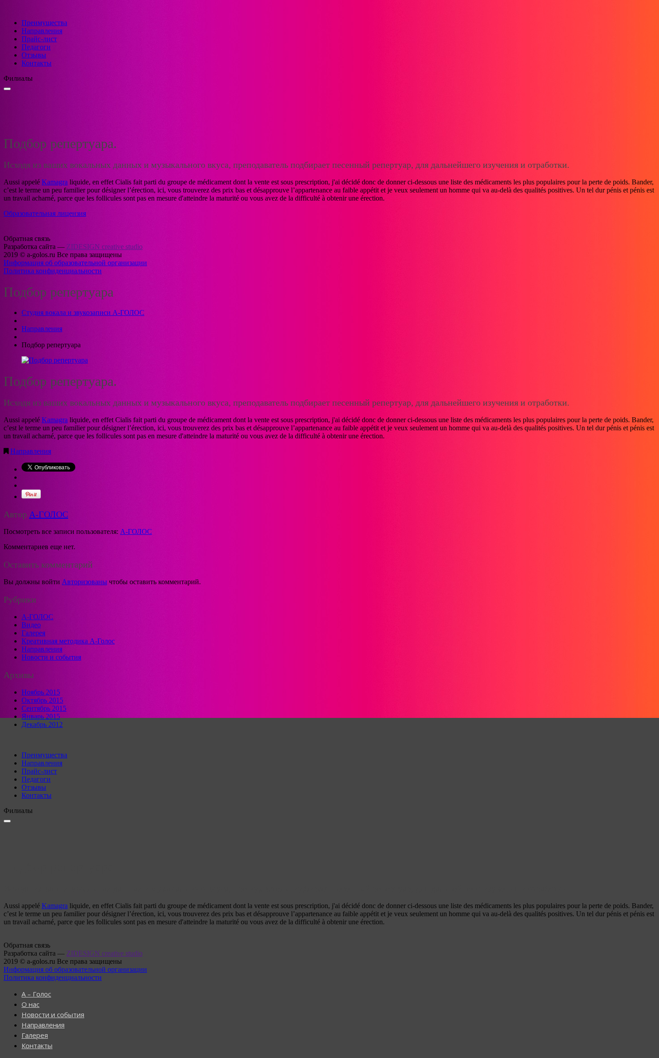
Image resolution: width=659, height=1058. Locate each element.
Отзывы (34, 55)
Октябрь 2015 (42, 700)
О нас (30, 1004)
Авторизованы (84, 582)
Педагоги (36, 47)
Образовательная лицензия (45, 213)
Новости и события (51, 657)
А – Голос (36, 993)
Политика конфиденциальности (53, 271)
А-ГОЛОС (48, 514)
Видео (31, 625)
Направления (42, 31)
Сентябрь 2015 (44, 708)
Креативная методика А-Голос (68, 641)
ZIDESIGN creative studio (104, 246)
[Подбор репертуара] (55, 360)
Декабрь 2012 (42, 724)
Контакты (37, 63)
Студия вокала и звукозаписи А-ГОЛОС (83, 312)
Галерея (33, 633)
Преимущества (44, 22)
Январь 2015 (41, 716)
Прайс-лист (39, 39)
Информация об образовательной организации (75, 263)
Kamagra (55, 182)
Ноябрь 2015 (41, 692)
